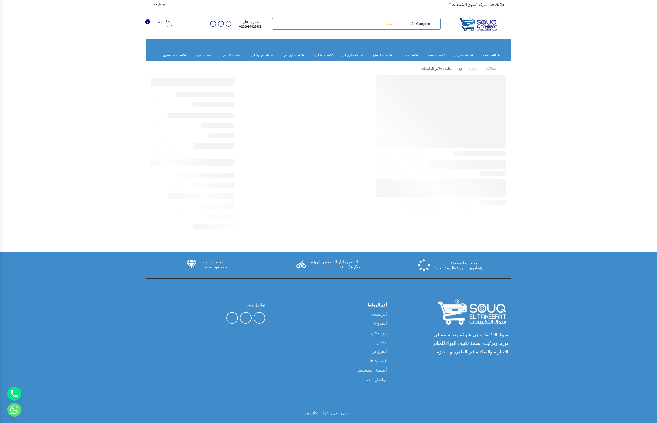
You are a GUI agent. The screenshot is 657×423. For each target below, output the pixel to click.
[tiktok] (221, 24)
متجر (382, 342)
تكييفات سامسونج (174, 55)
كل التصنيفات (491, 55)
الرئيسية (379, 314)
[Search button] (278, 23)
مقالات (491, 68)
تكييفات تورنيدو (294, 55)
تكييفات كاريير (464, 55)
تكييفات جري (204, 55)
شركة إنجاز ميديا (317, 413)
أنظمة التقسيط (372, 370)
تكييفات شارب (323, 55)
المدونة (474, 68)
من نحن (379, 332)
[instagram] (213, 24)
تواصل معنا (159, 4)
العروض (379, 351)
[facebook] (228, 24)
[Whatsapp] (14, 410)
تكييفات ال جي (232, 55)
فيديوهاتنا (378, 360)
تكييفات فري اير (353, 55)
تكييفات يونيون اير (263, 55)
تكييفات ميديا (436, 55)
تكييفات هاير (410, 55)
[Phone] (14, 394)
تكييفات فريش (382, 55)
